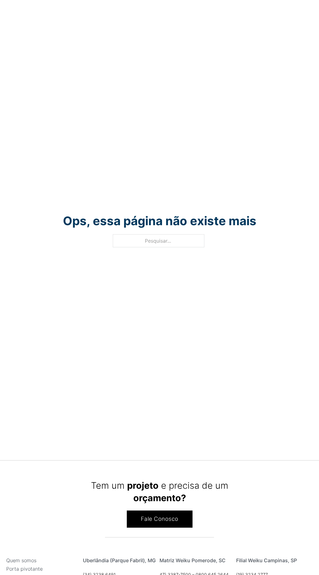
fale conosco (160, 519)
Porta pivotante (24, 569)
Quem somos (21, 560)
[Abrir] (4, 14)
